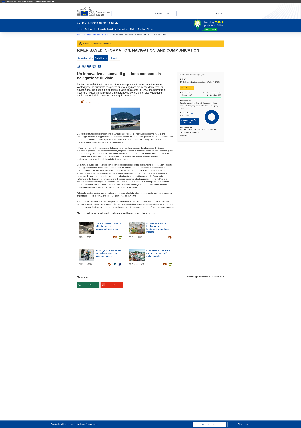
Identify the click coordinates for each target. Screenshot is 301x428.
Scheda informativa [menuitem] (85, 58)
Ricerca (150, 29)
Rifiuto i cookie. (244, 424)
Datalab (141, 29)
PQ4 (106, 34)
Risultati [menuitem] (114, 58)
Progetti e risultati (105, 29)
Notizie (133, 29)
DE (79, 66)
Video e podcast (121, 29)
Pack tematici (90, 29)
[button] (169, 13)
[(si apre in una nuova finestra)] (96, 11)
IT (99, 66)
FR (94, 66)
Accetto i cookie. (209, 424)
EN (84, 66)
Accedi (160, 13)
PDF (114, 285)
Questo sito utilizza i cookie (62, 424)
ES (89, 66)
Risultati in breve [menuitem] (101, 58)
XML (90, 285)
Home (80, 29)
